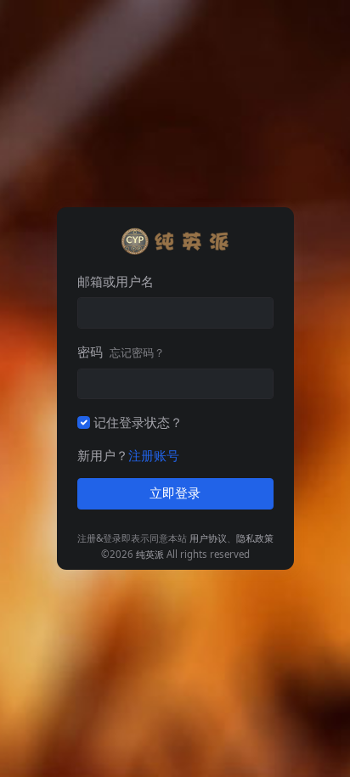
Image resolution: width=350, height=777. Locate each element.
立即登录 (175, 493)
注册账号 (153, 455)
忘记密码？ (137, 352)
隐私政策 (255, 538)
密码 (121, 351)
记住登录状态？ (138, 422)
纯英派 (150, 554)
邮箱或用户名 (115, 281)
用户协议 (208, 538)
